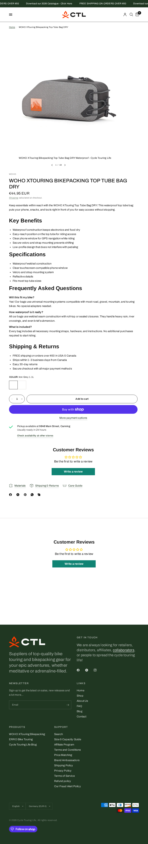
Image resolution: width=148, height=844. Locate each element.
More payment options (73, 417)
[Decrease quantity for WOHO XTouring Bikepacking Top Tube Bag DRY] (12, 399)
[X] (18, 494)
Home (12, 27)
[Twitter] (89, 670)
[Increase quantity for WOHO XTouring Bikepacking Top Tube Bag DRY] (22, 399)
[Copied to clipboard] (40, 494)
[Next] (65, 165)
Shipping (13, 198)
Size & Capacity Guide (67, 739)
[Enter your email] (67, 705)
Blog (79, 711)
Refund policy (62, 781)
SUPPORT (61, 727)
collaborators (123, 650)
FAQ (79, 706)
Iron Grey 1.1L (13, 385)
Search (58, 734)
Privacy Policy (62, 770)
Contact (81, 716)
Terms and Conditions (67, 749)
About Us (82, 700)
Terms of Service (64, 775)
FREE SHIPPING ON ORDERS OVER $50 (97, 4)
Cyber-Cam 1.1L (22, 385)
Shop (80, 695)
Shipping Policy (63, 765)
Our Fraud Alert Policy (67, 786)
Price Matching (63, 755)
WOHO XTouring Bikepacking (27, 734)
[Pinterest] (26, 494)
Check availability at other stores (35, 435)
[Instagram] (98, 670)
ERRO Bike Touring (21, 739)
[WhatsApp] (33, 494)
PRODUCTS (17, 727)
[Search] (131, 14)
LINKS (81, 683)
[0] (136, 14)
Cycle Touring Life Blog (23, 744)
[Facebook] (11, 494)
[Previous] (52, 165)
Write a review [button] (73, 471)
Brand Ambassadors (67, 760)
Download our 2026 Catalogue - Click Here (44, 4)
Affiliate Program (64, 744)
